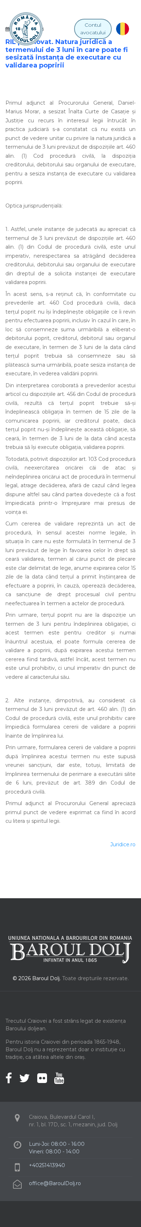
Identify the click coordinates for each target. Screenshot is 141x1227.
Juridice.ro (123, 844)
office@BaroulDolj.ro (55, 1183)
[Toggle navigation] (67, 29)
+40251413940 (47, 1165)
